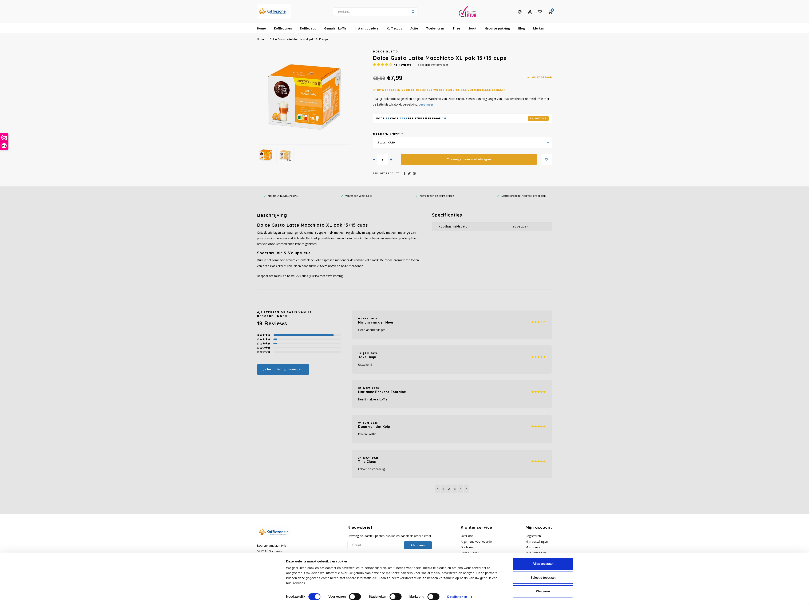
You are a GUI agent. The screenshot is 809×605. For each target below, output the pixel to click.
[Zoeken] (413, 11)
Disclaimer (468, 547)
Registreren (533, 536)
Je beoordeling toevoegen (433, 64)
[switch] (355, 596)
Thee (456, 28)
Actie (414, 28)
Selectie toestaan (543, 577)
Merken (538, 28)
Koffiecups (394, 28)
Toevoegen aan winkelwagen (469, 159)
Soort (472, 28)
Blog (521, 28)
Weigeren (543, 591)
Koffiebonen (283, 28)
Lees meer (426, 104)
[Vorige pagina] (437, 489)
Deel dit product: (386, 173)
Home (261, 28)
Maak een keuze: (388, 134)
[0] (550, 11)
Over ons (467, 536)
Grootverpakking (497, 28)
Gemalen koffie (335, 28)
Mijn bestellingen (537, 541)
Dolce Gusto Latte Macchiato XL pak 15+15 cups (299, 39)
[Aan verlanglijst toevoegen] (546, 159)
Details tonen (457, 596)
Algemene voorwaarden (477, 541)
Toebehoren (435, 28)
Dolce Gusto (385, 51)
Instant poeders (366, 28)
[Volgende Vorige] (466, 489)
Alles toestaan (543, 563)
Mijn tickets (533, 547)
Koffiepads (308, 28)
